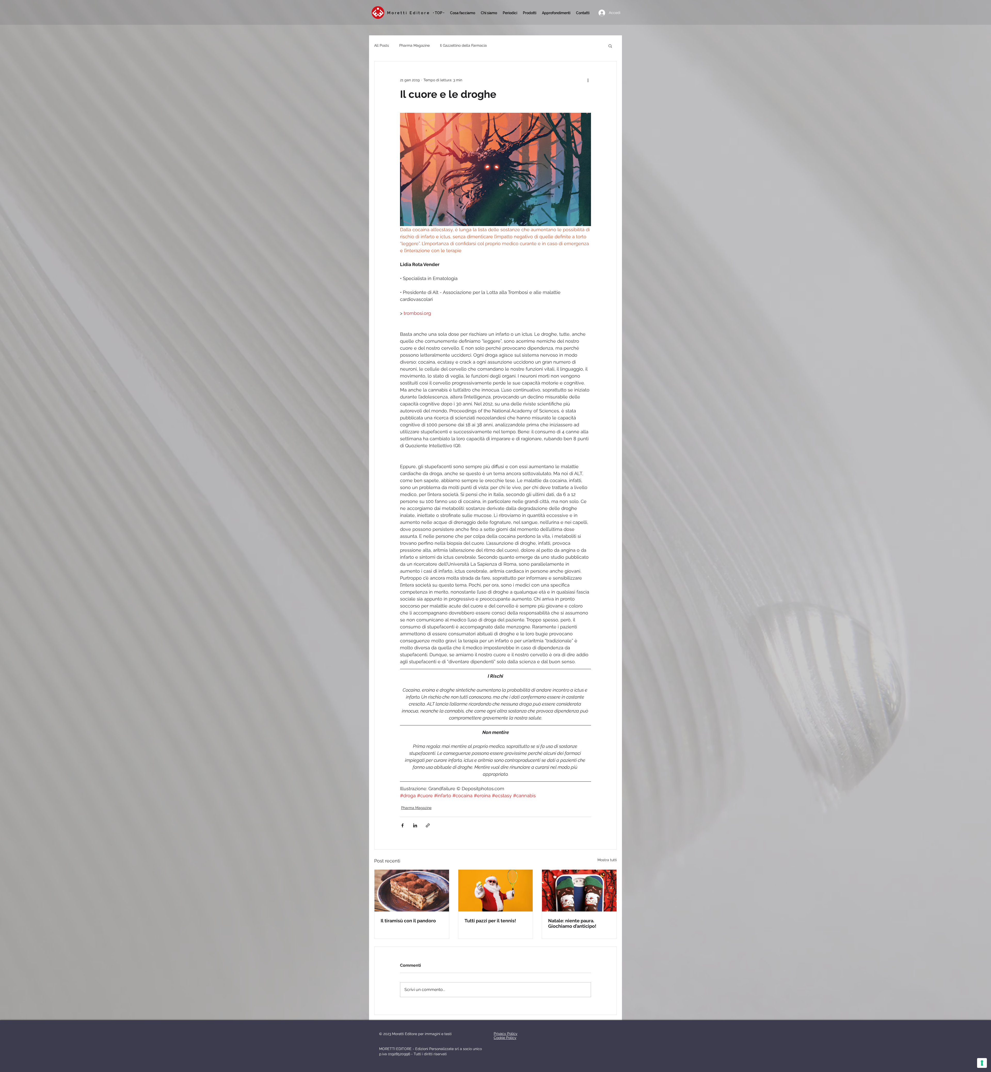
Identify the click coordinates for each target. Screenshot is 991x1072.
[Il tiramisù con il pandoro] (411, 890)
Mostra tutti (607, 860)
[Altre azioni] (588, 80)
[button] (510, 13)
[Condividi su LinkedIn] (415, 825)
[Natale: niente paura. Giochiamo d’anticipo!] (579, 890)
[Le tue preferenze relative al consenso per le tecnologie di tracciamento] (982, 1063)
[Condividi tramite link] (427, 825)
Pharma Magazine (414, 45)
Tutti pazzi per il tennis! (490, 920)
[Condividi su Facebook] (402, 825)
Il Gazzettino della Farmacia (463, 45)
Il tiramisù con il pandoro (408, 920)
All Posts (381, 45)
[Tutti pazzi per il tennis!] (495, 890)
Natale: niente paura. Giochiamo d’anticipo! (572, 923)
